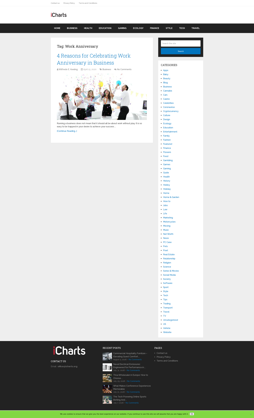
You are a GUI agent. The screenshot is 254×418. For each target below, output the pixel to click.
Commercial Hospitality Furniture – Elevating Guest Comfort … (130, 355)
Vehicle (166, 328)
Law (165, 209)
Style (169, 28)
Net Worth (168, 234)
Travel (195, 28)
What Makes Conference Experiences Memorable (132, 387)
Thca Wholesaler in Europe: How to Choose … (130, 376)
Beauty (166, 78)
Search (181, 51)
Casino (166, 99)
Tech (182, 28)
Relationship (169, 258)
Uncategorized (170, 320)
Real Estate (169, 254)
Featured (167, 144)
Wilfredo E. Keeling (68, 69)
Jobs (165, 205)
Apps (165, 70)
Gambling (168, 160)
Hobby (166, 185)
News (166, 238)
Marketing (168, 217)
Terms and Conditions (88, 3)
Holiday (167, 189)
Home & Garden (171, 197)
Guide (166, 172)
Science (167, 267)
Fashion (167, 140)
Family (166, 136)
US (164, 324)
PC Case (167, 242)
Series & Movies (171, 271)
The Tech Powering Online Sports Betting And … (129, 398)
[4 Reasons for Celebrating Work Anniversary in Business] (102, 97)
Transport (168, 307)
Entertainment (170, 131)
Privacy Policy (69, 3)
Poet (165, 250)
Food (165, 156)
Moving (166, 226)
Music (166, 230)
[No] (250, 414)
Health (88, 28)
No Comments (124, 69)
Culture (166, 115)
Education (105, 28)
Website (167, 332)
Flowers (167, 152)
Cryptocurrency (170, 111)
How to (166, 201)
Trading (167, 303)
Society (167, 279)
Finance (154, 28)
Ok (192, 414)
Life (165, 213)
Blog (165, 82)
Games (166, 164)
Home (57, 28)
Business (72, 28)
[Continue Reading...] (67, 131)
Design (166, 119)
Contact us (55, 3)
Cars (165, 95)
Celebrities (168, 103)
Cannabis (167, 91)
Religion (167, 262)
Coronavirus (169, 107)
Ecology (138, 28)
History (166, 181)
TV (164, 316)
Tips (165, 299)
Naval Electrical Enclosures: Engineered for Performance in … (129, 366)
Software (167, 283)
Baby (165, 74)
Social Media (169, 275)
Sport (166, 287)
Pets (165, 246)
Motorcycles (169, 221)
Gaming (122, 28)
